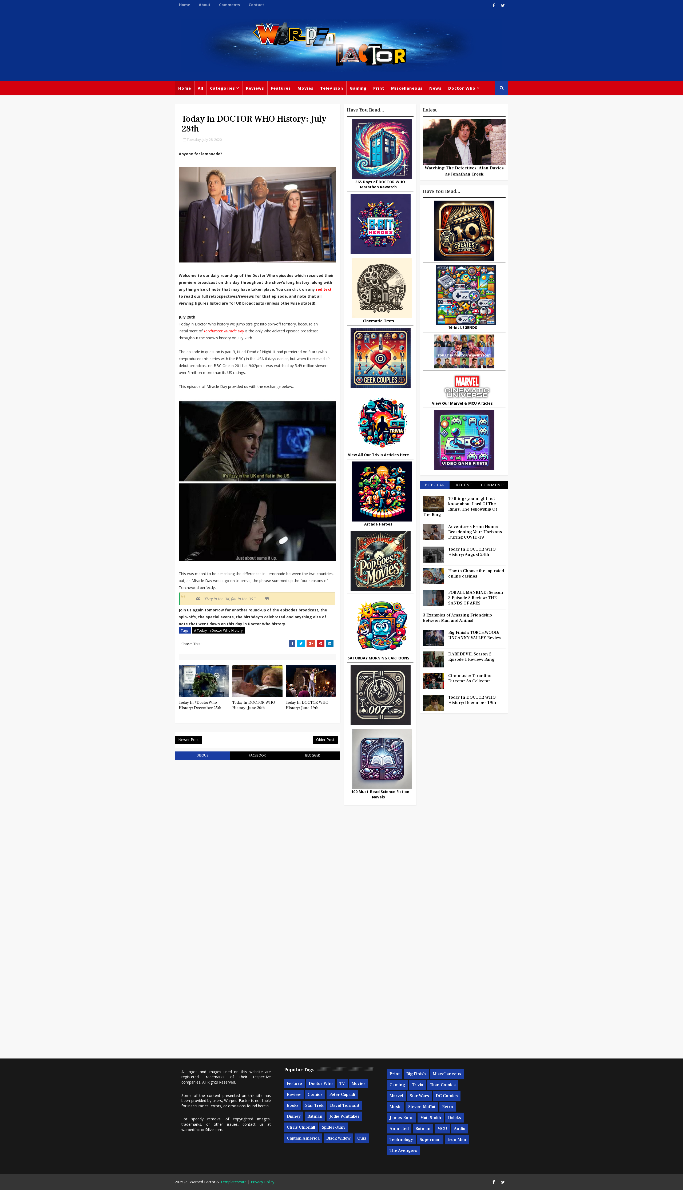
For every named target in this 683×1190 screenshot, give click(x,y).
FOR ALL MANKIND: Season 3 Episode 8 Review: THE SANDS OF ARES (475, 598)
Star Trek (314, 1105)
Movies (305, 88)
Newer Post (188, 739)
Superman (430, 1139)
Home (184, 4)
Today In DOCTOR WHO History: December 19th (472, 700)
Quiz (362, 1138)
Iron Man (456, 1139)
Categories (222, 88)
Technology (401, 1139)
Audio (459, 1128)
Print (378, 88)
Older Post (325, 739)
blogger (312, 755)
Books (293, 1105)
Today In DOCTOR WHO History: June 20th (253, 705)
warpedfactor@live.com (201, 1129)
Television (331, 88)
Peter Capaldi (342, 1094)
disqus (202, 755)
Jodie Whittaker (344, 1116)
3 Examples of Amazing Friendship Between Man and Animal (457, 617)
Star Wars (419, 1096)
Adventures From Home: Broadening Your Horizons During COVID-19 (475, 532)
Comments (229, 4)
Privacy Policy (262, 1181)
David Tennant (344, 1105)
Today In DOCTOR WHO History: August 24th (472, 552)
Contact (256, 4)
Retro (447, 1106)
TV (342, 1083)
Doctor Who (461, 88)
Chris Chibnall (301, 1127)
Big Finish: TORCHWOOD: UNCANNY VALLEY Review (474, 635)
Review (294, 1094)
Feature (294, 1083)
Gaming (358, 88)
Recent (464, 484)
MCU (442, 1128)
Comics (315, 1094)
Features (281, 88)
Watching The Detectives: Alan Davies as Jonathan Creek (464, 171)
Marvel (396, 1096)
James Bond (402, 1117)
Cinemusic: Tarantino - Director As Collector (471, 678)
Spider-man (333, 1127)
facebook (257, 755)
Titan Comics (443, 1085)
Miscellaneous (407, 88)
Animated (399, 1128)
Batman (315, 1116)
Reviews (255, 88)
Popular (435, 484)
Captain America (303, 1138)
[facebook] (494, 5)
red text (324, 289)
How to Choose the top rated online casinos (476, 573)
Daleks (454, 1117)
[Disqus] (257, 831)
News (435, 88)
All (200, 88)
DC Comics (447, 1096)
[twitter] (503, 5)
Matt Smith (430, 1117)
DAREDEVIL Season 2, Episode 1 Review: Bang (471, 656)
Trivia (417, 1085)
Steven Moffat (421, 1106)
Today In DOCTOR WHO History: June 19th (307, 705)
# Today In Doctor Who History (218, 630)
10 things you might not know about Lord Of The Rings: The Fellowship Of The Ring (460, 506)
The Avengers (403, 1150)
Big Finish (416, 1074)
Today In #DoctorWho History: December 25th (200, 705)
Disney (294, 1116)
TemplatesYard (233, 1181)
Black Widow (338, 1138)
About (205, 4)
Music (396, 1106)
